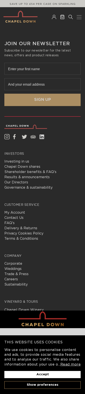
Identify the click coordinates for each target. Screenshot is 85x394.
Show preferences (42, 384)
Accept (42, 374)
